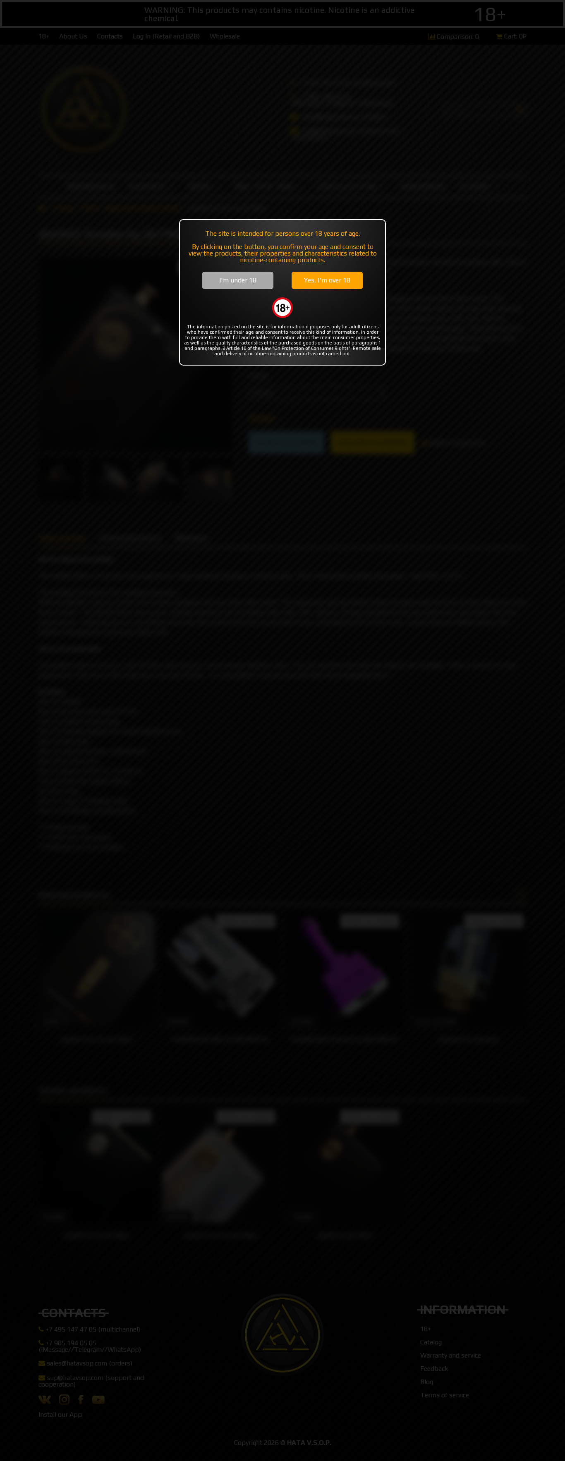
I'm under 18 (237, 280)
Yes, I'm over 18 (327, 280)
